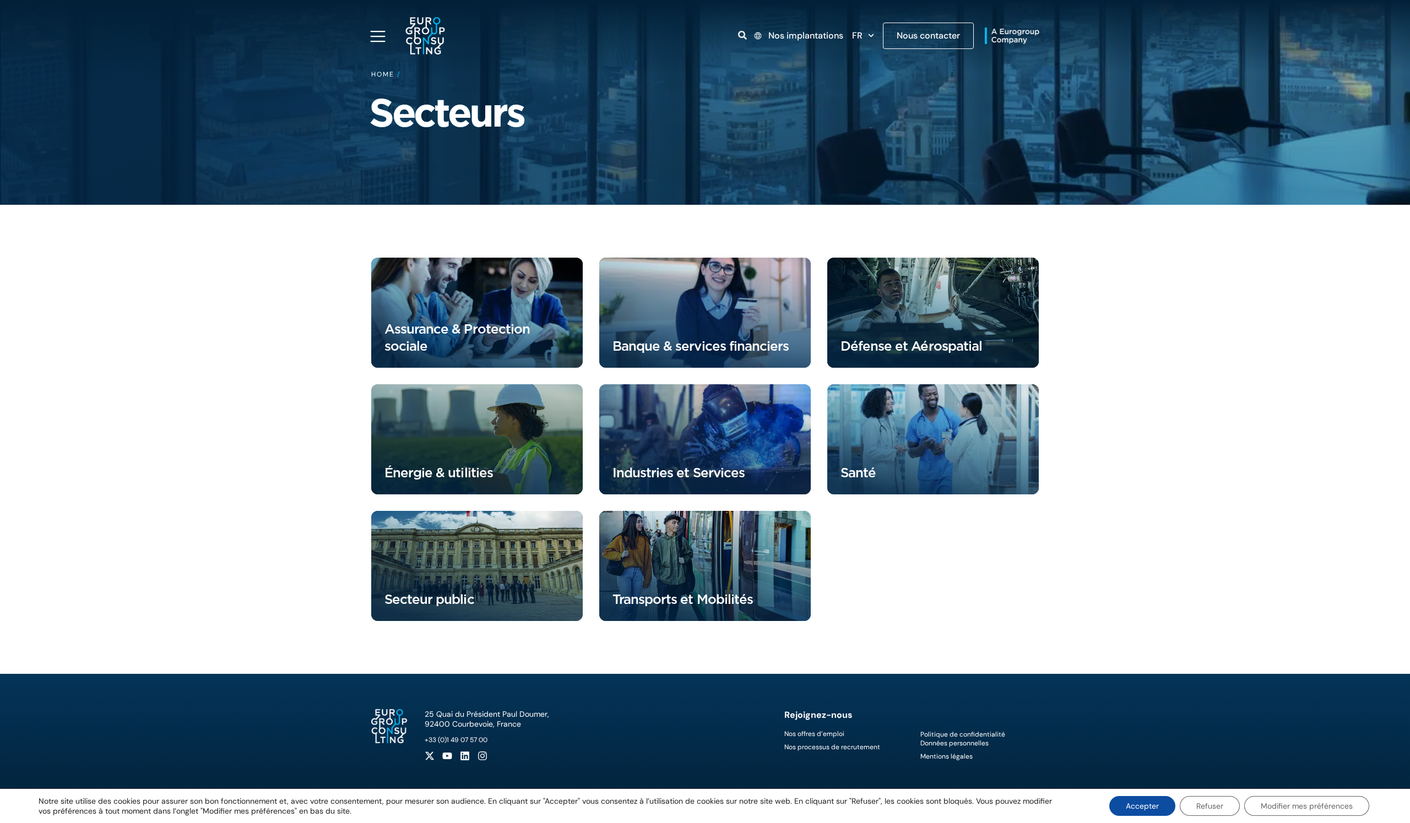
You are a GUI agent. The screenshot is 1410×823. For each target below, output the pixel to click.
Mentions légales (946, 756)
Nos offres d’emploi (814, 733)
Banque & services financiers (700, 346)
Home (382, 74)
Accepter (1142, 806)
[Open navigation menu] (378, 36)
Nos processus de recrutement (832, 747)
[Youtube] (447, 756)
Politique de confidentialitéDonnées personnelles (962, 739)
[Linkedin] (465, 756)
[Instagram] (482, 756)
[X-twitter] (430, 756)
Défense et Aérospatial (911, 346)
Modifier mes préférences (1307, 806)
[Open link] (742, 35)
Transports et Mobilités (682, 599)
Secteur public (429, 599)
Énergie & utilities (438, 473)
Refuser (1209, 806)
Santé (858, 473)
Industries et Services (678, 473)
